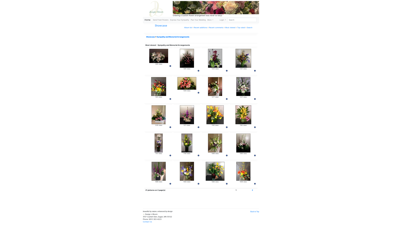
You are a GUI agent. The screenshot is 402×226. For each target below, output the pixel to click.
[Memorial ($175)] (243, 115)
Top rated (241, 27)
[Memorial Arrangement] (158, 86)
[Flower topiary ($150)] (159, 143)
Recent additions (200, 27)
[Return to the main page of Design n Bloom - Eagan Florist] (156, 9)
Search (249, 27)
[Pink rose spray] (187, 58)
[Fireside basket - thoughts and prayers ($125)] (186, 83)
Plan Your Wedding (198, 20)
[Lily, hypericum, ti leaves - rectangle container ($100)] (158, 115)
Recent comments (216, 27)
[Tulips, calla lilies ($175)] (215, 171)
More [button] (209, 20)
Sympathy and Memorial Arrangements (173, 37)
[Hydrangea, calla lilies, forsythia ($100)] (215, 86)
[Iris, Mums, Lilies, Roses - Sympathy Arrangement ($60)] (187, 171)
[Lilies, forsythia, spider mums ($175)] (186, 143)
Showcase (161, 25)
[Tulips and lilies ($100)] (243, 143)
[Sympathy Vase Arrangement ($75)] (215, 143)
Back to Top (254, 212)
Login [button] (222, 20)
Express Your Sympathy (179, 20)
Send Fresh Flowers (161, 20)
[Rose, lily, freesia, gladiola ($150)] (187, 115)
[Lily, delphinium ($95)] (243, 86)
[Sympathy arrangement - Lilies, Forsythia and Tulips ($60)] (243, 171)
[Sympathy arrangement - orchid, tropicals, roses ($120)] (158, 171)
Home (147, 20)
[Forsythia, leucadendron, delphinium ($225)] (243, 58)
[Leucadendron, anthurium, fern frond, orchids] (215, 58)
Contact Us (147, 222)
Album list (188, 27)
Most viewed (230, 27)
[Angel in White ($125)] (158, 56)
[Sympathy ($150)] (215, 115)
